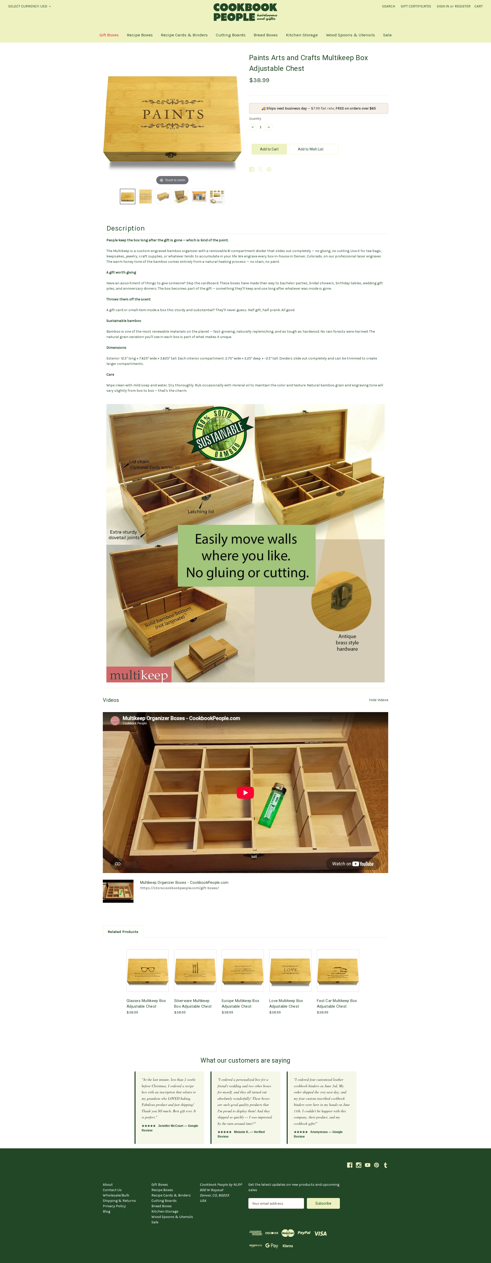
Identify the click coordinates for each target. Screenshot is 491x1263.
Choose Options (148, 975)
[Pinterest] (269, 169)
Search (388, 6)
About (108, 1184)
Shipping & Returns (119, 1201)
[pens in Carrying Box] (199, 196)
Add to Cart (290, 975)
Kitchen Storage (302, 34)
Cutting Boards (231, 34)
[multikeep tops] (217, 196)
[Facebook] (251, 169)
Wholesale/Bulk (116, 1195)
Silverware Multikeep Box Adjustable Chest (192, 1003)
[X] (260, 169)
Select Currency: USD (28, 6)
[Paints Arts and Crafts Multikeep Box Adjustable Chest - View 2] (145, 196)
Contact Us (112, 1190)
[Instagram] (358, 1165)
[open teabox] (181, 196)
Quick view (144, 966)
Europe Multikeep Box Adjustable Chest (240, 1003)
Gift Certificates (416, 6)
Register (463, 6)
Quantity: (255, 119)
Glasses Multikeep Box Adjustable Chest (146, 1003)
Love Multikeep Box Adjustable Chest (286, 1003)
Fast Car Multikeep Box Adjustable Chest (337, 1003)
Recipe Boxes (140, 34)
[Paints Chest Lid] (127, 196)
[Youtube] (367, 1165)
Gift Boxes (109, 34)
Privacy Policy (114, 1206)
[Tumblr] (385, 1165)
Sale (387, 34)
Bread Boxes (266, 34)
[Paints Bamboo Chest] (163, 196)
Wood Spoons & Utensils (350, 34)
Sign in (443, 6)
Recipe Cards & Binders (184, 34)
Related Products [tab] (123, 931)
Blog (106, 1211)
